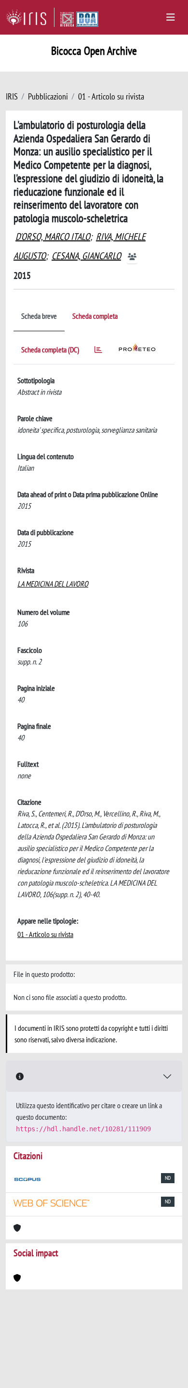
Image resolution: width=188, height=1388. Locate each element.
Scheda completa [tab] (95, 316)
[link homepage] (30, 17)
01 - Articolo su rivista (111, 96)
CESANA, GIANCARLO (86, 256)
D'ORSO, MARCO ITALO (52, 236)
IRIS (12, 96)
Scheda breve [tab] (39, 316)
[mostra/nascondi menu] (170, 17)
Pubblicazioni (48, 96)
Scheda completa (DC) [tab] (50, 349)
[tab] (98, 351)
